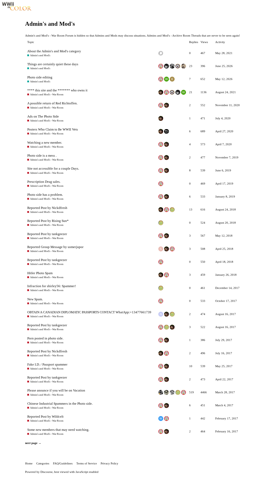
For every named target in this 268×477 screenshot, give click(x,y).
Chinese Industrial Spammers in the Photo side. (60, 403)
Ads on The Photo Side (43, 116)
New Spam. (35, 299)
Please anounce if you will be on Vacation (56, 390)
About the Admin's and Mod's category (54, 51)
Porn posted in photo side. (45, 338)
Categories (42, 463)
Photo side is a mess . (42, 155)
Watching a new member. (44, 142)
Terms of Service (86, 463)
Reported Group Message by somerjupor (55, 247)
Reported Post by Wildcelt (45, 416)
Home (29, 463)
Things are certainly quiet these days (52, 64)
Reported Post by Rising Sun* (48, 221)
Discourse (46, 471)
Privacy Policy (109, 463)
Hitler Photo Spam (40, 273)
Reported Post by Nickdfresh (47, 208)
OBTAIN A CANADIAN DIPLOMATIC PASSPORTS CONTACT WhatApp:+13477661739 (89, 312)
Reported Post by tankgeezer (47, 234)
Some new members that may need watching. (58, 430)
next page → (33, 443)
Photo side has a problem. (45, 195)
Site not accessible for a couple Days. (53, 168)
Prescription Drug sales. (43, 182)
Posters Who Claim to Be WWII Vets (52, 129)
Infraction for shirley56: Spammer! (51, 286)
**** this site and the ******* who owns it (57, 90)
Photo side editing (39, 77)
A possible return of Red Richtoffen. (52, 103)
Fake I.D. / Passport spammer (47, 364)
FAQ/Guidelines (63, 463)
